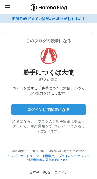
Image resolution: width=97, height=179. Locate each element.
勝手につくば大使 (48, 72)
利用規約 (49, 156)
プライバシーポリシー (74, 156)
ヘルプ (12, 156)
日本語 (34, 172)
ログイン (61, 172)
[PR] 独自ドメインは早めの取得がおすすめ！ (48, 19)
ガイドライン (29, 156)
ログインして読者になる (48, 109)
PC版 (47, 172)
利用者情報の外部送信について (48, 160)
